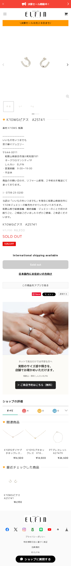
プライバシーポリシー (35, 536)
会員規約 (35, 547)
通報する (63, 293)
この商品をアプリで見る (35, 285)
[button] (5, 14)
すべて (10, 410)
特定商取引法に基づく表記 (36, 541)
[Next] (67, 65)
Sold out (35, 264)
